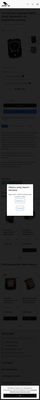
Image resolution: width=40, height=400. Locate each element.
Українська (20, 201)
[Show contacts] (32, 4)
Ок (20, 396)
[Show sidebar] (37, 4)
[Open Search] (27, 4)
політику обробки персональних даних (23, 391)
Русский (20, 208)
